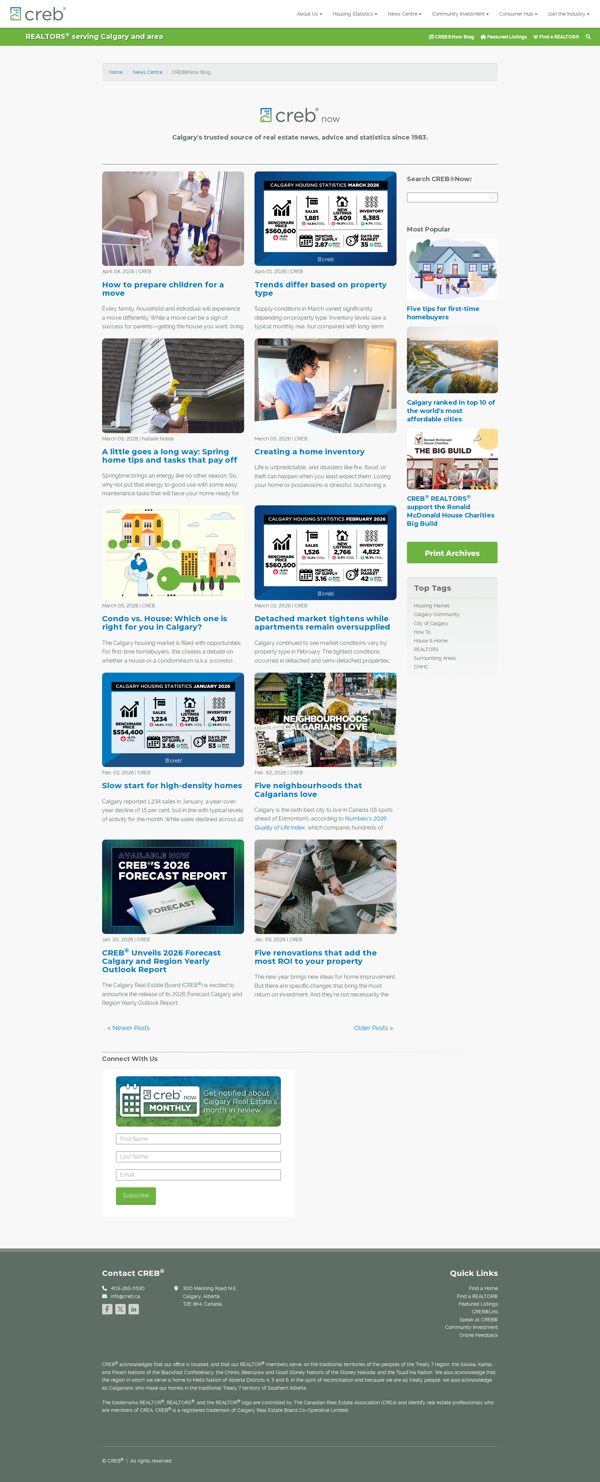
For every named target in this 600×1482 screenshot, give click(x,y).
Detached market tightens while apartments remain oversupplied (322, 623)
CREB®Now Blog (454, 37)
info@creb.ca (125, 1296)
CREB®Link (485, 1311)
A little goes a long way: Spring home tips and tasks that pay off (169, 456)
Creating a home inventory (310, 451)
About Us (307, 14)
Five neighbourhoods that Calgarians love (308, 790)
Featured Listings (506, 37)
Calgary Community (437, 614)
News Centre (402, 14)
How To (422, 632)
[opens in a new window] (452, 552)
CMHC (421, 667)
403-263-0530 (128, 1288)
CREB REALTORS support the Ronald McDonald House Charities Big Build (450, 511)
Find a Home (483, 1288)
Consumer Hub (516, 14)
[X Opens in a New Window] (120, 1308)
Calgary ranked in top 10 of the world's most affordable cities (451, 411)
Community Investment (458, 14)
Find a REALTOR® (559, 37)
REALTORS (426, 649)
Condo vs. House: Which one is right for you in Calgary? (164, 623)
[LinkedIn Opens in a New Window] (133, 1308)
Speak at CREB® (478, 1319)
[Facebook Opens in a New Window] (107, 1308)
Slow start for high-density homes (172, 785)
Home (116, 72)
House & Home (431, 640)
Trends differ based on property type (320, 289)
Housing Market (431, 605)
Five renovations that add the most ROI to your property (316, 957)
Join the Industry (566, 14)
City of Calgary (431, 623)
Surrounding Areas (435, 658)
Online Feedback (478, 1335)
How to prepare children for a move (163, 289)
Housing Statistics (353, 14)
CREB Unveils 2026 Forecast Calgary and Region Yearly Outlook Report (161, 961)
